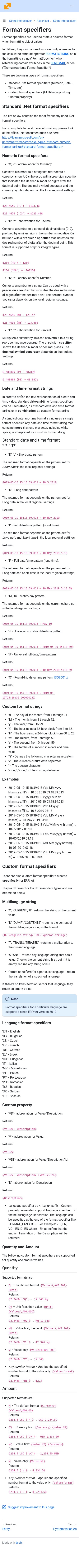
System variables (65, 1529)
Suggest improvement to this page (31, 1507)
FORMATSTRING (57, 54)
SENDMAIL (58, 63)
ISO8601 (60, 677)
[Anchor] (72, 106)
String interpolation (20, 20)
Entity (6, 1529)
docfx (19, 1542)
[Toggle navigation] (72, 6)
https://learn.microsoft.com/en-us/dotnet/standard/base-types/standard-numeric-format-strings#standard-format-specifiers (36, 142)
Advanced (43, 20)
